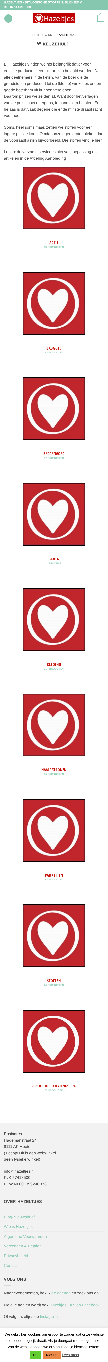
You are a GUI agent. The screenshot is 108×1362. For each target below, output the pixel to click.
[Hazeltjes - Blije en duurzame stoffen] (54, 18)
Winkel (50, 34)
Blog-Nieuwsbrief (19, 1217)
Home (36, 34)
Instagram (49, 1316)
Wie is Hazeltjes (18, 1226)
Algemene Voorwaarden (25, 1236)
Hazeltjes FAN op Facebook (74, 1305)
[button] (8, 18)
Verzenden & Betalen (23, 1246)
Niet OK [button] (52, 1355)
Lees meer (70, 1355)
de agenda (61, 1293)
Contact (11, 1265)
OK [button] (35, 1355)
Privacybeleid (16, 1256)
